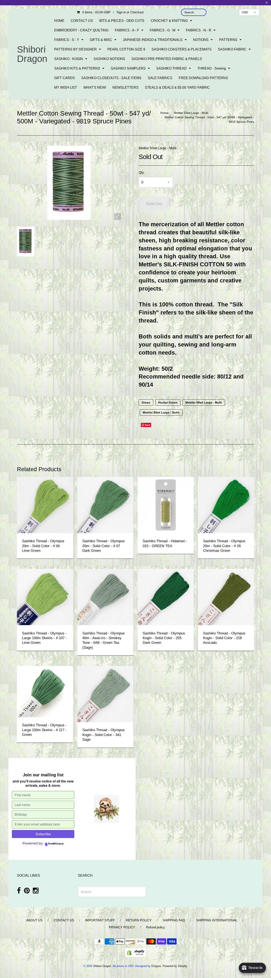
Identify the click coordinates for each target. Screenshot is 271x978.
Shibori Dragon (32, 54)
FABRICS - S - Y (66, 40)
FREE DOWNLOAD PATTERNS (203, 78)
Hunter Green (167, 402)
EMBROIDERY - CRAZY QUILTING (81, 30)
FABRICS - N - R (198, 30)
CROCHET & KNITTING (169, 20)
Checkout (137, 12)
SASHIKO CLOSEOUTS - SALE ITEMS (111, 78)
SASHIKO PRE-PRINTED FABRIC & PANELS (166, 59)
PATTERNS (228, 40)
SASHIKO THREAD (171, 68)
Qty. (141, 172)
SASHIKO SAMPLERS (128, 68)
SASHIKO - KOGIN (68, 59)
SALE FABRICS (160, 78)
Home (164, 113)
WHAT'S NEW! (94, 87)
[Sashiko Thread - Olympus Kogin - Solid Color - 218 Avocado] (226, 597)
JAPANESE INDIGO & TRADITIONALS (153, 40)
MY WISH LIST (65, 87)
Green (146, 402)
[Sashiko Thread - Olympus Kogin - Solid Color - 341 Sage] (105, 694)
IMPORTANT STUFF (100, 920)
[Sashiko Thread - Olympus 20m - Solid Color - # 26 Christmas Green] (226, 505)
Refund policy (155, 927)
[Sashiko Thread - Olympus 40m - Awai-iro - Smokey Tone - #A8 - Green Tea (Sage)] (105, 597)
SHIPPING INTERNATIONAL (216, 920)
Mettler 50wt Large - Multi (191, 113)
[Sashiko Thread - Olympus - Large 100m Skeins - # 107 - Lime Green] (45, 597)
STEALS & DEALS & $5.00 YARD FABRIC (177, 87)
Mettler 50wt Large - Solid (161, 412)
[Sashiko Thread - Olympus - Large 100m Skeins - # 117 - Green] (45, 691)
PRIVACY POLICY (122, 927)
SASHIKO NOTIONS (109, 59)
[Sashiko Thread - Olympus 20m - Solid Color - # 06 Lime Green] (45, 505)
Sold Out (154, 203)
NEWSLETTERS (125, 87)
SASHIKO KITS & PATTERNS (77, 68)
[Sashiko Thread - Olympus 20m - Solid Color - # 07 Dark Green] (105, 505)
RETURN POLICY (139, 920)
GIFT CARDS (64, 78)
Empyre (156, 966)
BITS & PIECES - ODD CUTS (121, 20)
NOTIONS (201, 40)
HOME (59, 20)
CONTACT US (82, 20)
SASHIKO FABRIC (232, 49)
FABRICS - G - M (162, 30)
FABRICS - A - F (127, 30)
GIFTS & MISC (101, 40)
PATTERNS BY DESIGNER (75, 49)
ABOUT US (34, 920)
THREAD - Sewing (211, 68)
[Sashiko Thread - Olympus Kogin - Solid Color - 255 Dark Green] (166, 597)
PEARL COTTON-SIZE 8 (126, 49)
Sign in (121, 12)
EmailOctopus (56, 844)
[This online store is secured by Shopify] (135, 952)
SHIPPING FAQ (174, 920)
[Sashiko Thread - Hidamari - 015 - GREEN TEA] (166, 505)
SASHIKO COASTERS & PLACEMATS (182, 49)
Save (147, 424)
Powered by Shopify (175, 966)
